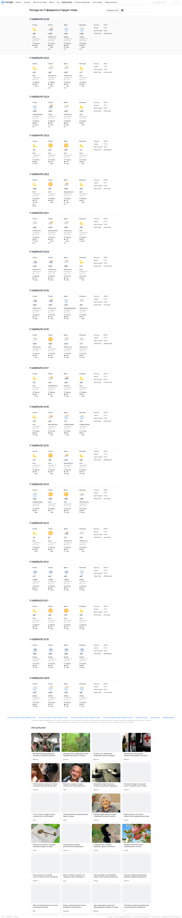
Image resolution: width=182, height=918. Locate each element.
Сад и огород (155, 717)
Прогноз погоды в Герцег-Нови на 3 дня (21, 717)
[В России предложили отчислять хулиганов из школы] (45, 899)
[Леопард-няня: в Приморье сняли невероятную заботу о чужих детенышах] (76, 747)
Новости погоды (141, 717)
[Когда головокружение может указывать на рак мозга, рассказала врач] (76, 899)
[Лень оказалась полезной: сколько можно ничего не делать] (45, 868)
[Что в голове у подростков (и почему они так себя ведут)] (45, 808)
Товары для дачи (169, 717)
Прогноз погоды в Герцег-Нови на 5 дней (53, 717)
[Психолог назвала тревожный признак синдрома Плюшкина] (136, 868)
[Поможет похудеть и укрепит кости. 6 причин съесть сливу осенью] (136, 777)
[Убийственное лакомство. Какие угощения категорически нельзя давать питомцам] (45, 777)
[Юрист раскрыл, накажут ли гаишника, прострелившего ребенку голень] (76, 868)
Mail (3, 916)
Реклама (16, 916)
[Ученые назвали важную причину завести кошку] (76, 808)
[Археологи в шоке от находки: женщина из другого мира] (45, 838)
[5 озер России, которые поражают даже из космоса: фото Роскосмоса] (106, 838)
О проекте (110, 916)
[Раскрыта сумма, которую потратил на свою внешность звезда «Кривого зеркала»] (76, 777)
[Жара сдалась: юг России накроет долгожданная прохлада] (136, 808)
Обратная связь (155, 916)
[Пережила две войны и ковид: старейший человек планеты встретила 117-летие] (106, 808)
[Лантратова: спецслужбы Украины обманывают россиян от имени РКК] (136, 747)
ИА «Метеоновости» (174, 916)
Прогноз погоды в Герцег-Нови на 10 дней (118, 717)
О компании (9, 916)
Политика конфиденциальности (123, 916)
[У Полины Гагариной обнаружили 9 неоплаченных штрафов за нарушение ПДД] (136, 899)
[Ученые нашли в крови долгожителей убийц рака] (76, 838)
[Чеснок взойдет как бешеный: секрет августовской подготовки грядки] (106, 868)
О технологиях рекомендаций (141, 916)
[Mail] (3, 2)
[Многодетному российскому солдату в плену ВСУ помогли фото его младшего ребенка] (45, 747)
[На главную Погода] (8, 2)
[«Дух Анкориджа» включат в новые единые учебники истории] (106, 899)
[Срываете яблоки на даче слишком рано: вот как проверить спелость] (136, 838)
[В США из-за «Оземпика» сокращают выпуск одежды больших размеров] (106, 747)
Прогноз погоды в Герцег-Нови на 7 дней (85, 717)
